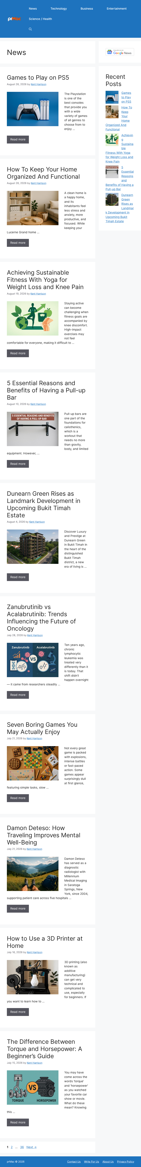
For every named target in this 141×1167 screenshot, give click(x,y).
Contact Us (74, 1161)
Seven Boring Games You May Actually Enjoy (42, 728)
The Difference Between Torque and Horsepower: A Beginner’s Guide (44, 1049)
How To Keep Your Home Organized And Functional (43, 173)
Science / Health (40, 19)
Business (87, 8)
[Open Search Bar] (30, 29)
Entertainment (117, 8)
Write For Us (91, 1161)
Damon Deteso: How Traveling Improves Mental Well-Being (43, 835)
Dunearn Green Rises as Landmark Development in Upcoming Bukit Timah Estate (43, 504)
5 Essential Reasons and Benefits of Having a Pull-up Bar (46, 390)
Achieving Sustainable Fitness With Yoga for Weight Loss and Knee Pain (45, 279)
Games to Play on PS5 (38, 77)
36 (22, 1147)
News (33, 8)
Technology (59, 8)
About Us (108, 1161)
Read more (17, 139)
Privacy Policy (125, 1161)
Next (31, 1147)
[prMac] (14, 18)
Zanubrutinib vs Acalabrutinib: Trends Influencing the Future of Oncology (41, 617)
